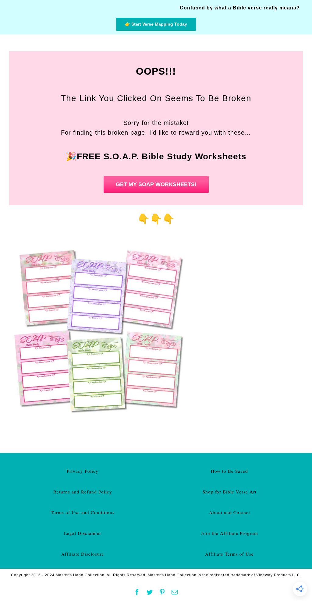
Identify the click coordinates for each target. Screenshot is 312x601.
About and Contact (229, 512)
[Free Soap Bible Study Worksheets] (100, 242)
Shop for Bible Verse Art (230, 492)
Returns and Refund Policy (82, 492)
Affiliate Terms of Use (229, 554)
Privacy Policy (82, 471)
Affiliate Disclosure (82, 554)
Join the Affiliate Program (229, 533)
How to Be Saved (229, 471)
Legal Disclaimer (82, 533)
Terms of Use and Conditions (83, 512)
